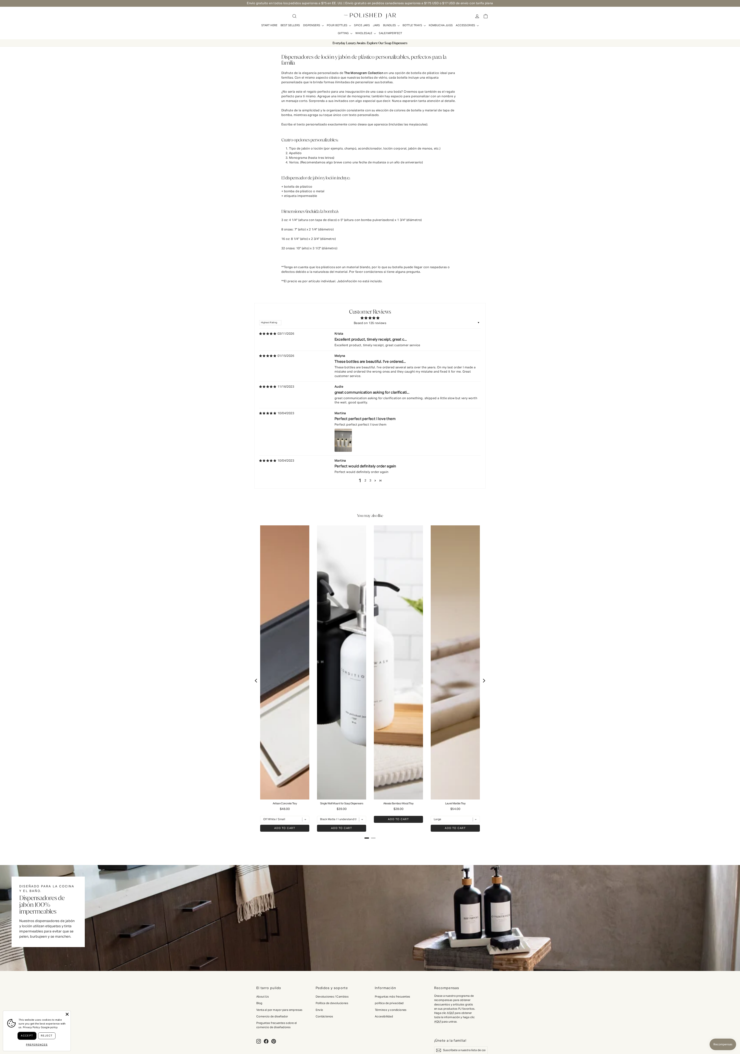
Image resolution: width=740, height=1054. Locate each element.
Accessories (466, 25)
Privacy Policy (31, 1027)
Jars (376, 25)
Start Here (269, 25)
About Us (262, 996)
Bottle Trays (413, 25)
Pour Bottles (337, 25)
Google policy (49, 1027)
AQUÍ (450, 1013)
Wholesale (364, 33)
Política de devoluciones (332, 1003)
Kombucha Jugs (441, 25)
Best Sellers (290, 25)
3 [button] (370, 480)
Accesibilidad (384, 1016)
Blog (259, 1003)
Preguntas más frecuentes (392, 996)
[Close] (67, 1014)
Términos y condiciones (391, 1010)
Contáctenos (324, 1016)
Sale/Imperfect (390, 33)
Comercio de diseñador (272, 1016)
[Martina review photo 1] (343, 440)
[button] (375, 480)
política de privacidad (389, 1003)
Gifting (343, 33)
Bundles (390, 25)
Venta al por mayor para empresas (279, 1010)
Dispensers (312, 25)
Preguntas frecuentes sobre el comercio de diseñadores (276, 1025)
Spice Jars (362, 25)
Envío (319, 1010)
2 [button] (365, 480)
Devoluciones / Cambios (332, 996)
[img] (267, 334)
